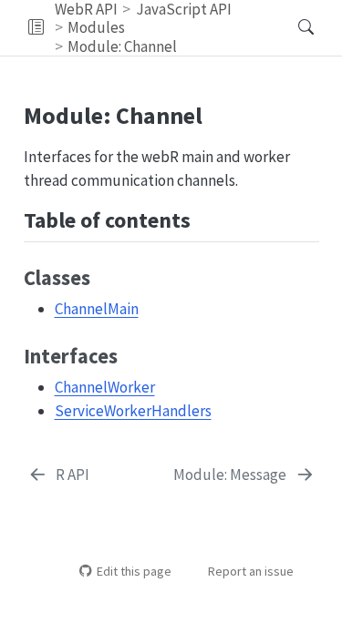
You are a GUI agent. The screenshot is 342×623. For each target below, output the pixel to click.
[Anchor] (205, 218)
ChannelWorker (105, 387)
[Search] (290, 28)
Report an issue (251, 571)
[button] (36, 28)
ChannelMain (97, 309)
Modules (96, 27)
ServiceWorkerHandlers (133, 411)
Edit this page (134, 571)
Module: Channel (122, 46)
